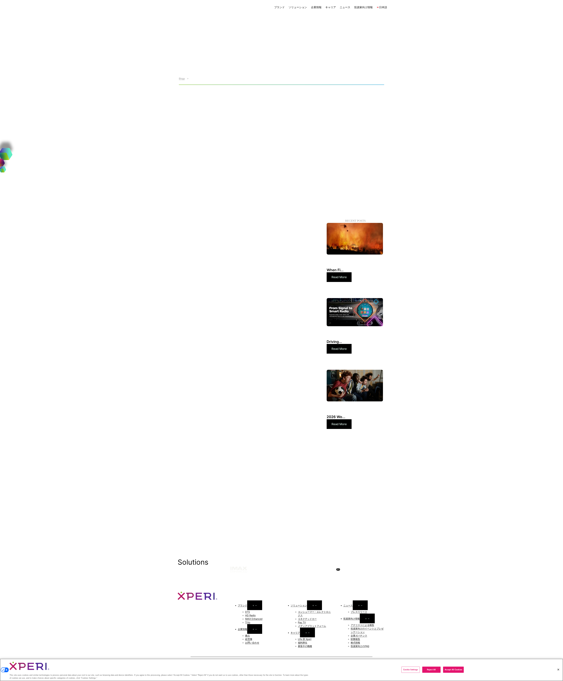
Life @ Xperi (304, 639)
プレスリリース (359, 611)
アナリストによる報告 (362, 625)
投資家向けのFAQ (360, 646)
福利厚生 (302, 642)
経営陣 (248, 639)
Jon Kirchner (228, 220)
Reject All (431, 670)
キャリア (330, 7)
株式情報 (355, 642)
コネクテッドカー (307, 618)
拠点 (247, 635)
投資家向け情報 (363, 7)
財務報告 (355, 639)
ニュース (345, 7)
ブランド (279, 7)
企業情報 (316, 7)
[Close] (558, 669)
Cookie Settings (410, 670)
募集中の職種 (305, 646)
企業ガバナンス (359, 635)
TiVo (247, 622)
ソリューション (298, 7)
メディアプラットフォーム (312, 625)
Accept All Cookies (453, 670)
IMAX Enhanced (253, 618)
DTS (247, 611)
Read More (339, 277)
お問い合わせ (252, 642)
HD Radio (250, 615)
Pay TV (302, 622)
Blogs (182, 78)
